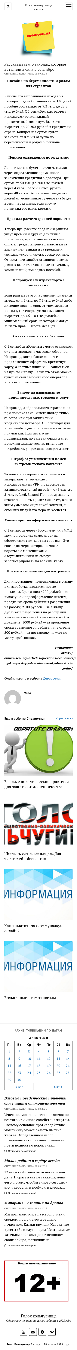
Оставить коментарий (21, 1150)
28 (68, 1073)
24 (29, 1073)
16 (19, 1065)
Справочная (52, 678)
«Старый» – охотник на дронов (33, 1202)
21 (68, 1065)
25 (39, 1073)
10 (29, 1058)
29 (9, 1080)
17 (29, 1065)
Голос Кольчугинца (18, 1344)
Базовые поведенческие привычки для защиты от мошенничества (35, 1100)
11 (39, 1058)
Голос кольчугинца (38, 5)
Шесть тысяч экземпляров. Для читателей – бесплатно (32, 856)
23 (19, 1073)
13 (58, 1058)
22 (9, 1073)
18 (39, 1065)
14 (68, 1058)
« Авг (19, 1087)
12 (49, 1058)
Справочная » (64, 718)
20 (58, 1065)
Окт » (58, 1087)
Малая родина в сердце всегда (32, 1160)
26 (49, 1073)
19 (49, 1065)
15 (9, 1065)
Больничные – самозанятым (30, 997)
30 (19, 1080)
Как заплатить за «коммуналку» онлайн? (33, 928)
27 (58, 1073)
